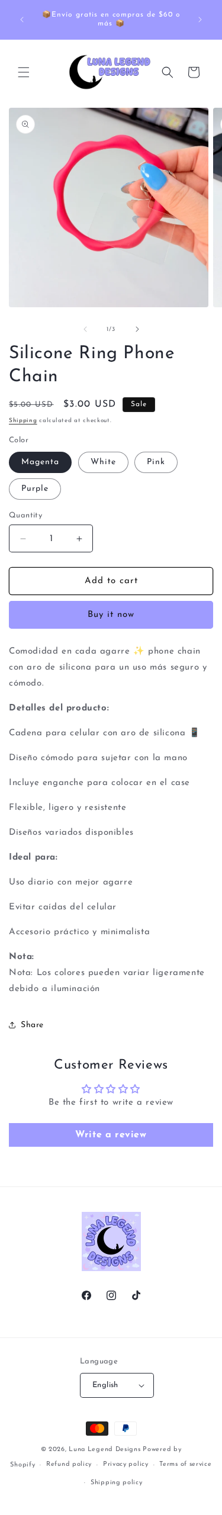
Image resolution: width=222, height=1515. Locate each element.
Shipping (23, 420)
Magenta (40, 462)
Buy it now (111, 614)
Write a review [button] (110, 1135)
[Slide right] (137, 329)
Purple (35, 488)
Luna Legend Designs (104, 1449)
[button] (24, 72)
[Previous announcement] (22, 20)
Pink (156, 462)
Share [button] (32, 1025)
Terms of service (185, 1464)
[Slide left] (85, 329)
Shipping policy (117, 1482)
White (103, 462)
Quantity (25, 515)
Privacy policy (126, 1464)
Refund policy (69, 1464)
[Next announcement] (200, 20)
